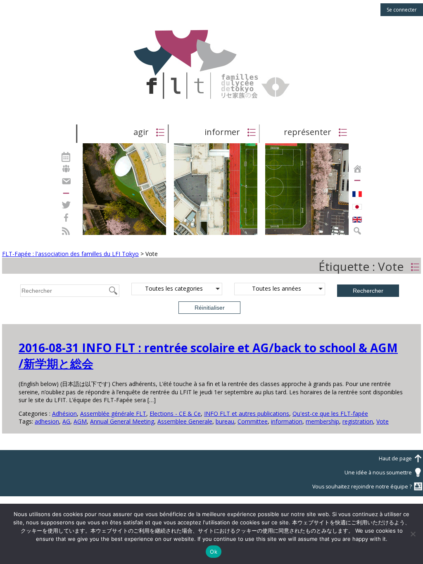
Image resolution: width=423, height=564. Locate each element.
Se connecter (402, 9)
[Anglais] (357, 218)
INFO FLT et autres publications (246, 413)
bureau (225, 421)
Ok (213, 551)
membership (322, 421)
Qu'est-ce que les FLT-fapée (330, 413)
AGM (80, 421)
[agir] (124, 234)
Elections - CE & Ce (175, 413)
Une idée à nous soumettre (384, 472)
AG (66, 421)
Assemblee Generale (184, 421)
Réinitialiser (210, 307)
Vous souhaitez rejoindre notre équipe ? (367, 486)
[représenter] (307, 234)
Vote (382, 421)
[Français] (357, 192)
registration (357, 421)
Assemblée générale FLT (113, 413)
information (286, 421)
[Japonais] (357, 205)
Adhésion (64, 413)
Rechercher (368, 290)
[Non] (413, 534)
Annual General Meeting (122, 421)
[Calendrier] (66, 155)
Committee (253, 421)
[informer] (215, 234)
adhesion (47, 421)
